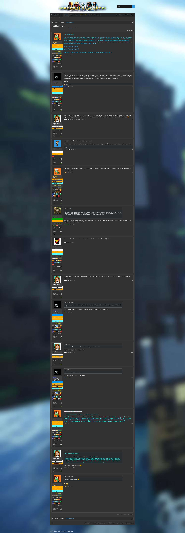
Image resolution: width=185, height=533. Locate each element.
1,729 (61, 65)
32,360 (60, 133)
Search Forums (55, 18)
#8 (132, 280)
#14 (132, 486)
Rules (75, 15)
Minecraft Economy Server (100, 523)
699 (61, 132)
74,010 (60, 66)
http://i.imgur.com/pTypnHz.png (71, 49)
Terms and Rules (120, 523)
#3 (132, 119)
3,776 (61, 106)
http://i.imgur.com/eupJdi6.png (71, 46)
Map (86, 15)
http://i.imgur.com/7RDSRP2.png (71, 48)
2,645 (61, 159)
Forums (66, 15)
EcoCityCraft (57, 15)
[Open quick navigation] (132, 22)
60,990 (60, 269)
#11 (132, 377)
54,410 (60, 230)
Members (91, 15)
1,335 (61, 228)
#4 (132, 149)
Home (86, 523)
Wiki (70, 15)
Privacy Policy (128, 523)
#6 (132, 224)
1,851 (61, 267)
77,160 (60, 108)
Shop (81, 15)
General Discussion (61, 28)
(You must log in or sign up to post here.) (125, 514)
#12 (132, 423)
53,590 (60, 161)
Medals (98, 15)
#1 (132, 55)
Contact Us (91, 523)
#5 (132, 172)
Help (115, 523)
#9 (132, 311)
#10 (132, 352)
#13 (132, 467)
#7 (132, 242)
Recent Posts (62, 18)
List (70, 84)
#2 (132, 86)
